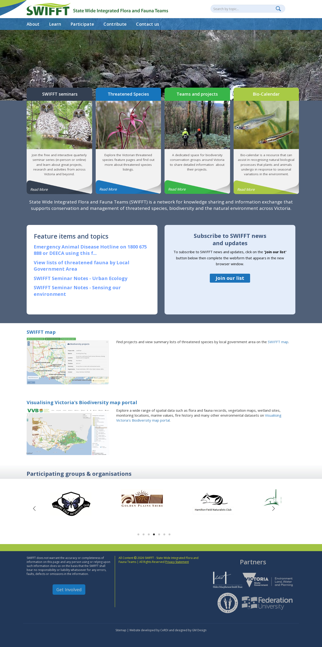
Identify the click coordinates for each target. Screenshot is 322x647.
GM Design (199, 630)
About (33, 24)
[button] (138, 534)
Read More (39, 189)
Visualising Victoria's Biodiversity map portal (82, 402)
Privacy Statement (177, 562)
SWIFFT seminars (59, 94)
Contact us (147, 24)
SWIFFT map (41, 332)
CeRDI (164, 630)
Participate (82, 24)
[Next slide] (273, 508)
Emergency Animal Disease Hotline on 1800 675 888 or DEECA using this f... (90, 250)
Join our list (230, 278)
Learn (55, 24)
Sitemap (121, 630)
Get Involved (69, 589)
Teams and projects (197, 94)
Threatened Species (128, 94)
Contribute (115, 24)
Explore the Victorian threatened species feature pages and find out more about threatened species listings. (128, 162)
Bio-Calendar (266, 94)
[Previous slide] (34, 508)
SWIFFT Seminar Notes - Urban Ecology (80, 278)
